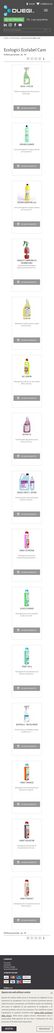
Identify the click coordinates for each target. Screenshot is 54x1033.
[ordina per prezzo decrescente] (24, 54)
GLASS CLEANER (27, 609)
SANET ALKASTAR (26, 841)
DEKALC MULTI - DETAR (26, 493)
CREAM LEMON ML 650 (26, 202)
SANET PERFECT (27, 899)
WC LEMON (27, 377)
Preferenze (44, 1029)
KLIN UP (26, 319)
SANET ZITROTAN (26, 551)
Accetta (9, 1029)
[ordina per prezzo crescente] (21, 54)
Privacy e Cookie (9, 967)
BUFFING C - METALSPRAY (27, 725)
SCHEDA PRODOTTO (28, 108)
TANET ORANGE (27, 783)
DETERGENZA (15, 38)
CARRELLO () (46, 4)
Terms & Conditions (10, 969)
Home (6, 38)
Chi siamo (7, 963)
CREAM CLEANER (27, 144)
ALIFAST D (26, 435)
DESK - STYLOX (27, 86)
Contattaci (7, 965)
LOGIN (32, 4)
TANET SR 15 (27, 667)
